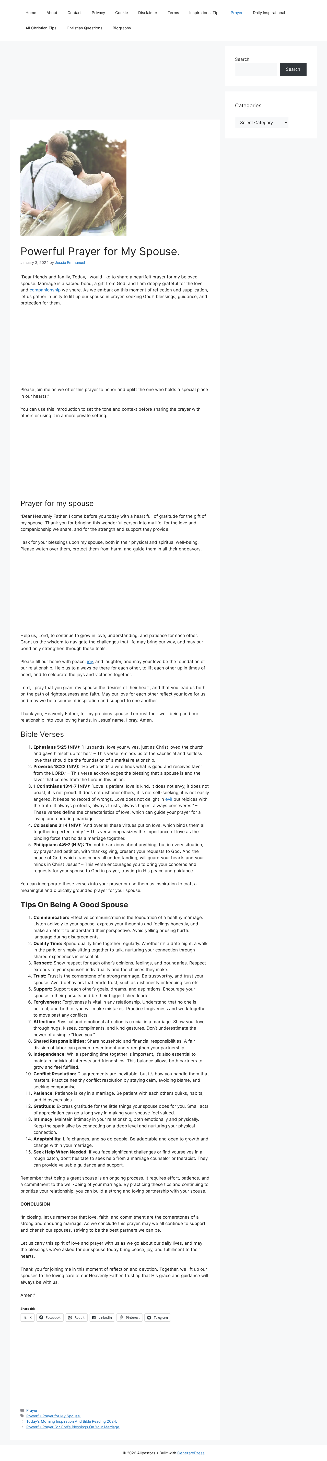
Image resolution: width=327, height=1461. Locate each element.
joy (90, 661)
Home (31, 12)
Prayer (237, 12)
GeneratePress (191, 1453)
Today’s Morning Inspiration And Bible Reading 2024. (71, 1421)
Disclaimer (147, 12)
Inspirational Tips (204, 12)
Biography (122, 28)
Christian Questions (84, 28)
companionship (45, 289)
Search (242, 59)
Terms (173, 12)
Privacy (98, 12)
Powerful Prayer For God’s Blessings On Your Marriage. (73, 1427)
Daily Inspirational (269, 12)
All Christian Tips (41, 28)
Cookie (121, 12)
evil (168, 799)
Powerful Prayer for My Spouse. (53, 1416)
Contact (74, 12)
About (51, 12)
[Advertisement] (115, 81)
